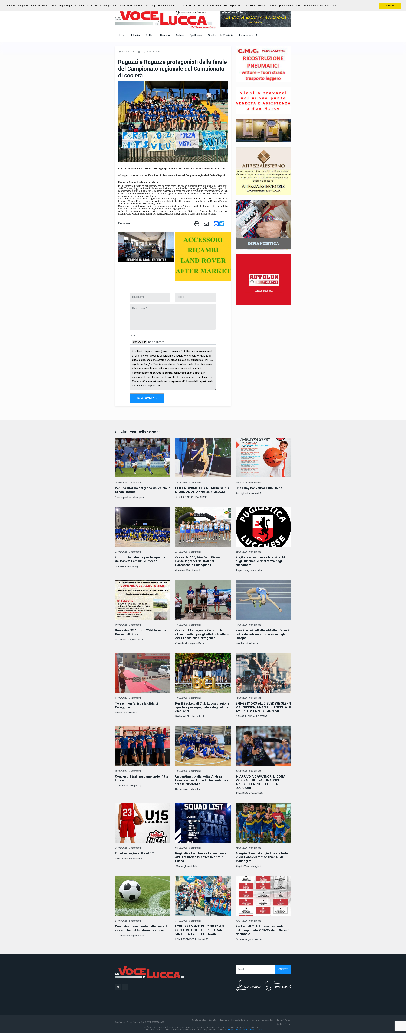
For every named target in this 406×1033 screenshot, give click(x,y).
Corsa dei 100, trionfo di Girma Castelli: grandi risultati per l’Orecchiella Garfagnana (197, 561)
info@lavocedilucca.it (237, 1029)
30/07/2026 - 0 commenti (248, 921)
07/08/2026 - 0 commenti (248, 771)
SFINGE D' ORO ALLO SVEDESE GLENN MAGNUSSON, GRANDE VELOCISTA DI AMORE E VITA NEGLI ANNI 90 (263, 707)
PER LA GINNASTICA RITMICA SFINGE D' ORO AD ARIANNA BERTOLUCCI (203, 490)
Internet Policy (283, 1019)
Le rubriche (245, 35)
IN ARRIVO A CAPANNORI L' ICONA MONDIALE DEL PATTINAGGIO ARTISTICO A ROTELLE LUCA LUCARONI (260, 782)
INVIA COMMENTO (147, 398)
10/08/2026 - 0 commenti (128, 771)
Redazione (124, 223)
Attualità (135, 35)
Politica (150, 35)
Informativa (224, 1019)
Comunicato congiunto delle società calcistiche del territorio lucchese (141, 928)
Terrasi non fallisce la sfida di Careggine (136, 705)
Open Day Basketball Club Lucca (259, 488)
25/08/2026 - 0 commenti (128, 482)
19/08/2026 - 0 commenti (128, 625)
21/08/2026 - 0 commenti (188, 552)
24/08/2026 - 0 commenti (248, 482)
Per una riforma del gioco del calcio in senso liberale (142, 490)
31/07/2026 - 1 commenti (128, 921)
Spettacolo (196, 35)
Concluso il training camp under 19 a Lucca (141, 778)
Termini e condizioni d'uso (263, 1019)
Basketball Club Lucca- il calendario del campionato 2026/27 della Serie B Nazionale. (262, 930)
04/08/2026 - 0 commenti (128, 848)
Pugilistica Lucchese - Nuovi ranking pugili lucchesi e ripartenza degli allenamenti (262, 561)
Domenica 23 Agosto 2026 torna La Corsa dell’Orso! (140, 632)
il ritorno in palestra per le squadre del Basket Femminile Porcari (140, 559)
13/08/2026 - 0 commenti (188, 698)
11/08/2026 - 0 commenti (248, 698)
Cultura (180, 35)
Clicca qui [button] (331, 5)
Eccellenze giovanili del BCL (135, 853)
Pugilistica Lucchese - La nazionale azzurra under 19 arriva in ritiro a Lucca (200, 857)
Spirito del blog (199, 1019)
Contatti (212, 1019)
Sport (211, 35)
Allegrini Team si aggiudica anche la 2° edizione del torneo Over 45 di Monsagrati (262, 857)
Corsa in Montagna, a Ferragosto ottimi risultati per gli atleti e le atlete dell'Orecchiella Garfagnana (202, 634)
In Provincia (227, 35)
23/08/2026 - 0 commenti (128, 552)
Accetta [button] (390, 5)
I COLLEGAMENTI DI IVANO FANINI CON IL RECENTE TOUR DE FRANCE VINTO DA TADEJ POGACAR (200, 930)
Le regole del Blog (239, 1019)
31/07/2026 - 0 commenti (188, 921)
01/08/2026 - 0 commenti (248, 848)
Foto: (132, 335)
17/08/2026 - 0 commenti (188, 625)
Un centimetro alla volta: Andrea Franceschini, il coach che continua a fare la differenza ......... (202, 780)
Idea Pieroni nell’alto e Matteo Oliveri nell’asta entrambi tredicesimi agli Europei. (262, 634)
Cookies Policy (283, 1024)
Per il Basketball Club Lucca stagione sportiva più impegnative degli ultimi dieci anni (202, 707)
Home (121, 35)
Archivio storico (255, 1029)
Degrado (165, 35)
